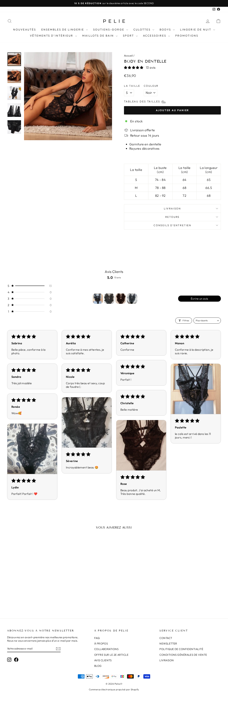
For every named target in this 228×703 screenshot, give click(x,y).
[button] (134, 67)
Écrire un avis (199, 298)
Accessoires (155, 35)
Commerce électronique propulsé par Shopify (114, 689)
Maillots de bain (98, 35)
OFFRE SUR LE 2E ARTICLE (111, 654)
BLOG (98, 666)
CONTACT (165, 638)
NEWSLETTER (168, 643)
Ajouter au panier (32, 585)
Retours (172, 217)
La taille (132, 85)
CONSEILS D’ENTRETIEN (172, 225)
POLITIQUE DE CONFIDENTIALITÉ (181, 649)
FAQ (97, 638)
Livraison (172, 208)
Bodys (166, 29)
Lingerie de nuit (196, 29)
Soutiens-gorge (109, 29)
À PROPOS (101, 643)
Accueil (128, 55)
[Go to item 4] (132, 298)
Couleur (151, 85)
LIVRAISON (166, 660)
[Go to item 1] (98, 298)
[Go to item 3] (120, 298)
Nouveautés (24, 29)
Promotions (186, 35)
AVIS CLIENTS (103, 660)
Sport (129, 35)
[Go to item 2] (109, 298)
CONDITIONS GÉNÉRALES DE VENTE (183, 654)
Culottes (142, 29)
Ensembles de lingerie (63, 29)
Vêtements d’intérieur (52, 35)
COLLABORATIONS (106, 649)
